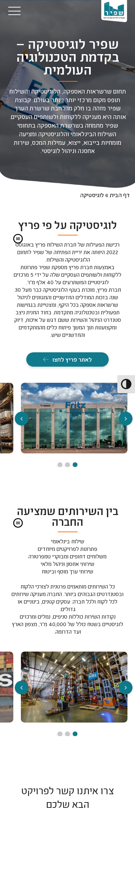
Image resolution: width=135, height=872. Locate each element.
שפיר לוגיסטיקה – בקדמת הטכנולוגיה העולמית (67, 57)
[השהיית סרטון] (18, 238)
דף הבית (120, 194)
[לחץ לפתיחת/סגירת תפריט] (14, 11)
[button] (21, 419)
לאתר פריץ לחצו (72, 359)
